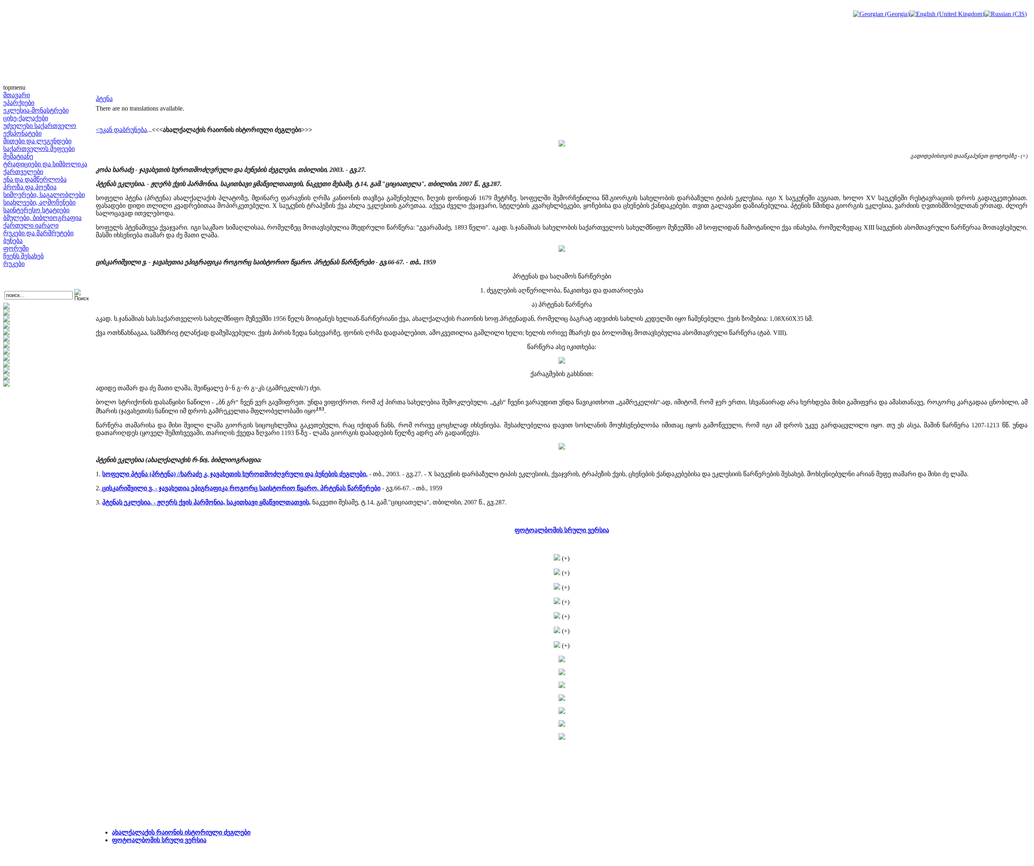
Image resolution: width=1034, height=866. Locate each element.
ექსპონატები (22, 133)
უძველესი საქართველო (39, 125)
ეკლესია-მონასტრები (36, 110)
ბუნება (13, 240)
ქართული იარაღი (31, 225)
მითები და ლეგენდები (37, 141)
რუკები (14, 263)
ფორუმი (16, 248)
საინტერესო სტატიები (36, 210)
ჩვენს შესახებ (23, 256)
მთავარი (16, 95)
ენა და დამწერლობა (35, 179)
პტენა (104, 98)
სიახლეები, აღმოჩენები (39, 202)
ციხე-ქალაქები (25, 118)
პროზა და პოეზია (30, 187)
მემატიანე (18, 156)
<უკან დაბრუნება (121, 129)
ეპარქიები (18, 102)
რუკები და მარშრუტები (38, 233)
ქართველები (23, 171)
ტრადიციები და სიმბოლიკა (45, 164)
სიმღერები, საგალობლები (44, 194)
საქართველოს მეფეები (39, 148)
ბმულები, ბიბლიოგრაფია (42, 217)
